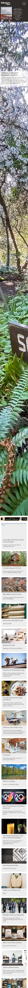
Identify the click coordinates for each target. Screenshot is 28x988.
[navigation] (24, 3)
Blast (17, 19)
